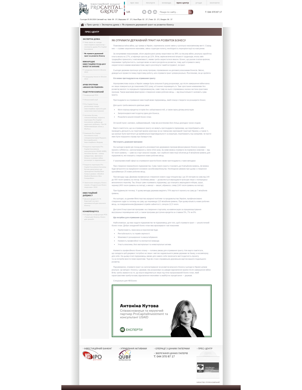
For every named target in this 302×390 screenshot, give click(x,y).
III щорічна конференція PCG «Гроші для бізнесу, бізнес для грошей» (95, 217)
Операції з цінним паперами (172, 348)
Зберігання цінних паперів (171, 353)
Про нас (134, 2)
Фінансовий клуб (91, 100)
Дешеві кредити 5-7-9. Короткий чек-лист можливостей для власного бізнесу (95, 202)
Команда (166, 2)
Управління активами (133, 348)
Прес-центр (182, 2)
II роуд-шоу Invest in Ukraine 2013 (95, 78)
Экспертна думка (91, 39)
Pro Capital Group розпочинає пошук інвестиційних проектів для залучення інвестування (95, 107)
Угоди (199, 2)
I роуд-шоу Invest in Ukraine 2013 (95, 71)
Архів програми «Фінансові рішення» (93, 86)
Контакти (215, 2)
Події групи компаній (93, 92)
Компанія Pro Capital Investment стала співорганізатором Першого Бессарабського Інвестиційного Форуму (95, 137)
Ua (128, 12)
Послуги (150, 2)
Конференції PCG (91, 95)
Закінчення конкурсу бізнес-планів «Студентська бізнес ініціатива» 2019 (95, 185)
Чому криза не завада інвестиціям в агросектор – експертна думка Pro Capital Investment (95, 45)
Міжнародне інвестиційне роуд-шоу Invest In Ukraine (94, 64)
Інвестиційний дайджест (90, 194)
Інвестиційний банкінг (98, 348)
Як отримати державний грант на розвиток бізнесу (94, 55)
